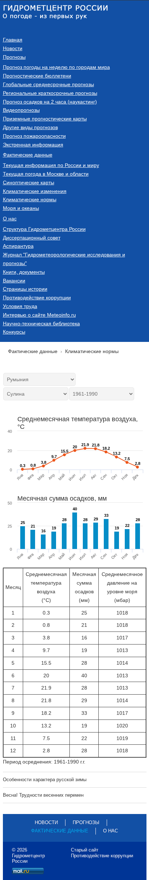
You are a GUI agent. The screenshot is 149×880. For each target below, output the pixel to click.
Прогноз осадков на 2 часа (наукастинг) (50, 102)
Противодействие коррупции (37, 297)
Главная (12, 40)
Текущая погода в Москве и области (46, 174)
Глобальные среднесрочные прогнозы (48, 84)
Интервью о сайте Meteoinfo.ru (39, 315)
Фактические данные (27, 155)
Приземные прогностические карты (45, 119)
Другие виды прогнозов (30, 127)
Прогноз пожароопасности (34, 136)
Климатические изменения (35, 191)
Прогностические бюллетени (37, 76)
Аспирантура (18, 246)
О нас (10, 218)
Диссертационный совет (31, 238)
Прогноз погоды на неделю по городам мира (56, 67)
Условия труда (20, 306)
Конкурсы (14, 332)
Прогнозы (14, 57)
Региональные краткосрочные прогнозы (50, 93)
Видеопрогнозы (21, 110)
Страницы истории (25, 289)
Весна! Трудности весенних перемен (43, 795)
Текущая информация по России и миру (51, 165)
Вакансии (14, 280)
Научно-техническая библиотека (41, 323)
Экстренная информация (33, 145)
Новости (12, 48)
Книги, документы (24, 272)
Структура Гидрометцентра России (44, 229)
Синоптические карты (28, 182)
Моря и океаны (21, 208)
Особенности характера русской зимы (44, 779)
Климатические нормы (29, 199)
